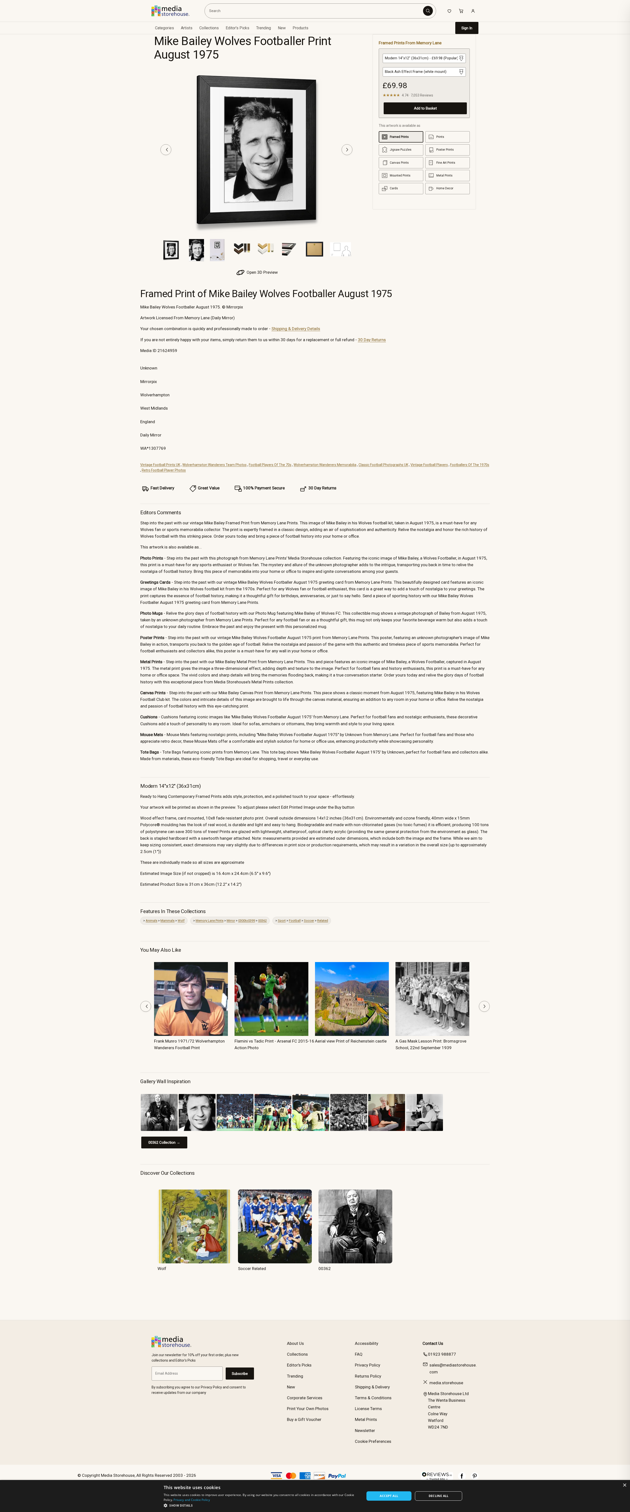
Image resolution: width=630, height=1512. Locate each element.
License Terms (368, 1408)
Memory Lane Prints (209, 920)
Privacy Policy (367, 1365)
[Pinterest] (475, 1478)
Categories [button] (164, 28)
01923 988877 (442, 1354)
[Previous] (165, 149)
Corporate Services (304, 1397)
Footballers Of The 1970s (469, 465)
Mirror (231, 920)
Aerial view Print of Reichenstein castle (351, 1041)
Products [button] (300, 28)
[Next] (347, 149)
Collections (209, 28)
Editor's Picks (237, 28)
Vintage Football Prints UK (160, 465)
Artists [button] (186, 28)
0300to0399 (246, 920)
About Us (295, 1343)
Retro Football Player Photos (164, 470)
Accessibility (366, 1343)
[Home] (174, 10)
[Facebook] (462, 1478)
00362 (262, 920)
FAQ (358, 1354)
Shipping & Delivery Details (295, 328)
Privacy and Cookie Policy (191, 1500)
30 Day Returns (372, 339)
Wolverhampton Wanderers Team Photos (214, 465)
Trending (263, 28)
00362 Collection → (164, 1142)
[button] (261, 1505)
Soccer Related (252, 1268)
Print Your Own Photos (308, 1408)
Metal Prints (366, 1419)
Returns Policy (368, 1376)
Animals (151, 920)
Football (295, 920)
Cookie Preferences (373, 1441)
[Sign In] (473, 10)
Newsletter (365, 1430)
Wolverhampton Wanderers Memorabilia (325, 465)
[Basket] (461, 10)
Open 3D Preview (262, 272)
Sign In (466, 28)
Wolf (181, 920)
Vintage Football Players (429, 465)
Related (322, 920)
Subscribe (240, 1373)
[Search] (428, 11)
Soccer (309, 920)
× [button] (624, 1485)
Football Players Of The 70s (270, 465)
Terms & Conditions (373, 1397)
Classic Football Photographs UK (383, 465)
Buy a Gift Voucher (304, 1419)
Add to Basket (425, 108)
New (282, 28)
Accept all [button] (389, 1496)
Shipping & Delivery (372, 1386)
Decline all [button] (439, 1496)
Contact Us (433, 1343)
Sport (282, 920)
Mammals (167, 920)
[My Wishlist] (449, 10)
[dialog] (315, 1496)
